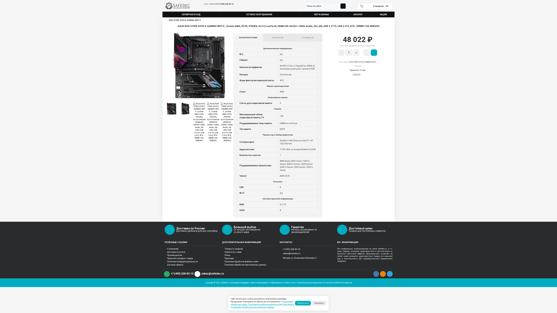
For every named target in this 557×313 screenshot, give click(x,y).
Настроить (319, 303)
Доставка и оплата (176, 252)
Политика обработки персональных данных (245, 265)
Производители (174, 255)
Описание (277, 38)
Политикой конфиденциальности (264, 304)
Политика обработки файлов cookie (241, 261)
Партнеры (229, 258)
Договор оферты (175, 265)
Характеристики (248, 38)
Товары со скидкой (234, 249)
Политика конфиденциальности (182, 261)
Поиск (227, 255)
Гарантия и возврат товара (180, 258)
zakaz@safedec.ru (291, 253)
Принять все (303, 303)
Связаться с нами (233, 252)
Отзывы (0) (307, 38)
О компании (172, 249)
